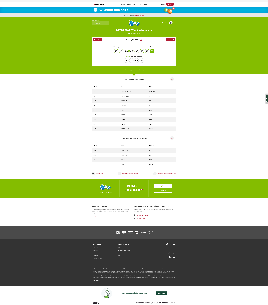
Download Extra (140, 218)
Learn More (163, 190)
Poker (140, 4)
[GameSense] (153, 302)
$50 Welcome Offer (139, 15)
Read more (95, 280)
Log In (162, 4)
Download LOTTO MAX (142, 215)
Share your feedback (97, 258)
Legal (119, 255)
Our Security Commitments (124, 250)
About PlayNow (123, 244)
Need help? (97, 244)
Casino (129, 4)
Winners (119, 247)
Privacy (119, 252)
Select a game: (96, 20)
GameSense (120, 258)
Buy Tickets (163, 186)
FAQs (94, 253)
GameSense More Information (267, 99)
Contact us (95, 255)
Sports (135, 4)
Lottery (123, 4)
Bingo (145, 4)
